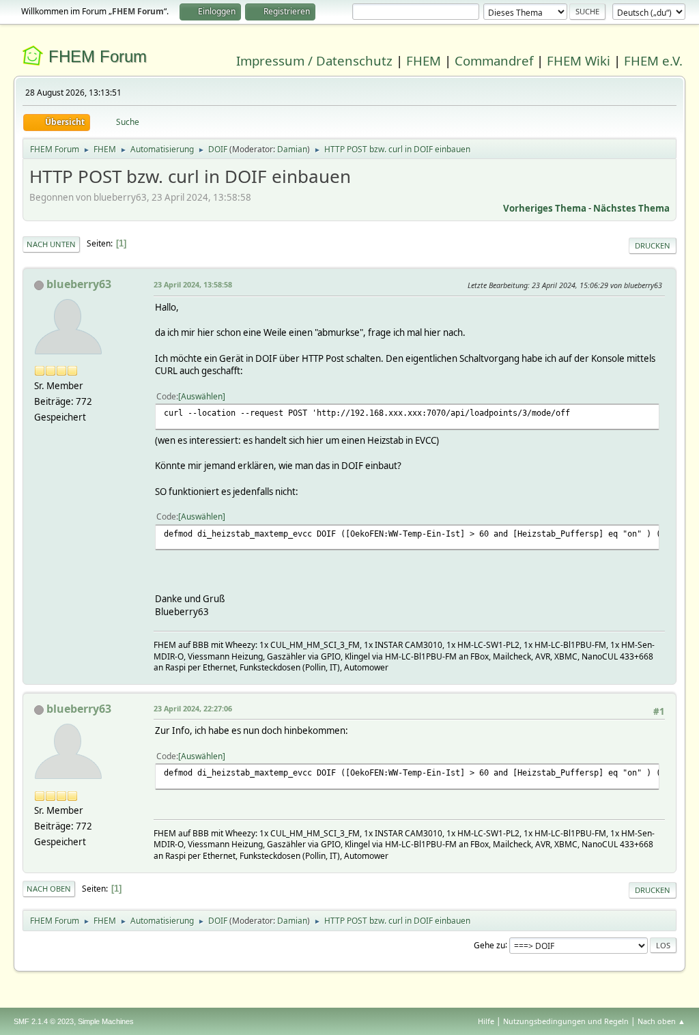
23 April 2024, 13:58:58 (193, 284)
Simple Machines (106, 1021)
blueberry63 (78, 284)
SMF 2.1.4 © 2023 (44, 1021)
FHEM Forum (97, 56)
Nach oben (49, 888)
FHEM (423, 60)
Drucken (652, 245)
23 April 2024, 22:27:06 (193, 708)
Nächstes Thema (631, 208)
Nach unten (51, 244)
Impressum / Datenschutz (314, 60)
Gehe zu (489, 944)
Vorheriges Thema (544, 208)
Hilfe (486, 1021)
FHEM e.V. (653, 60)
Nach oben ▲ (661, 1021)
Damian (292, 149)
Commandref (494, 60)
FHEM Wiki (578, 60)
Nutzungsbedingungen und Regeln (566, 1021)
